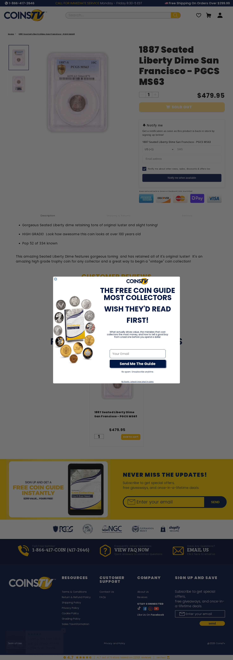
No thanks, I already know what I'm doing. (137, 382)
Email (114, 346)
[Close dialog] (55, 279)
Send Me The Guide (137, 363)
